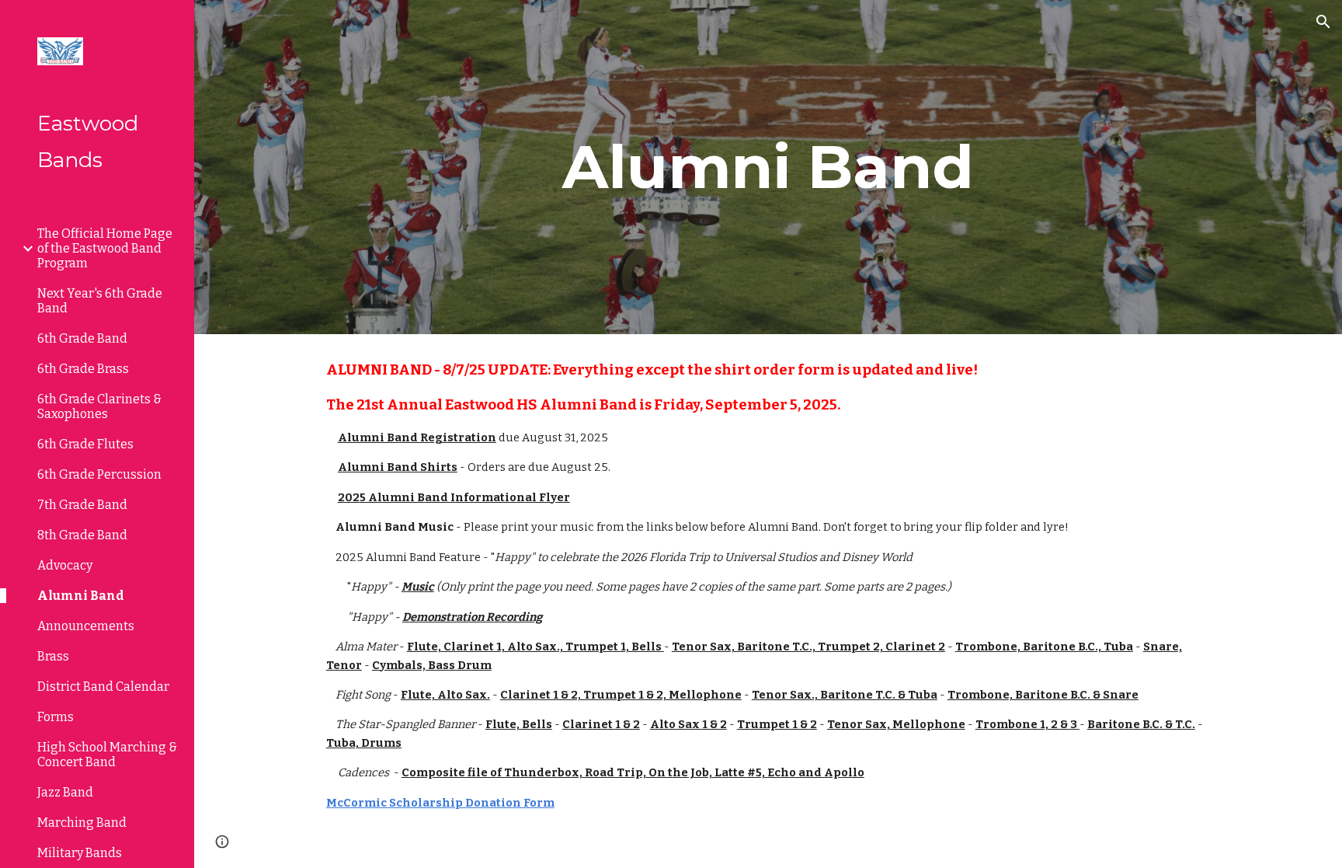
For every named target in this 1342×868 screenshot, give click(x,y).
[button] (1323, 21)
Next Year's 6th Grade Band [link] (99, 300)
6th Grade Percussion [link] (99, 474)
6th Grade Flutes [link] (85, 444)
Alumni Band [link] (80, 595)
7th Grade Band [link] (82, 504)
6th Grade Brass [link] (83, 368)
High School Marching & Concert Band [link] (107, 754)
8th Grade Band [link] (82, 535)
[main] (768, 167)
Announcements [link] (85, 626)
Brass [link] (53, 656)
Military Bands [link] (79, 852)
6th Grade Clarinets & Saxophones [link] (99, 406)
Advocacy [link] (64, 565)
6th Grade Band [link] (82, 338)
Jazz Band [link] (65, 792)
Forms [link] (55, 716)
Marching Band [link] (82, 822)
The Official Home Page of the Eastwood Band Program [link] (104, 248)
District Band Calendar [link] (103, 686)
